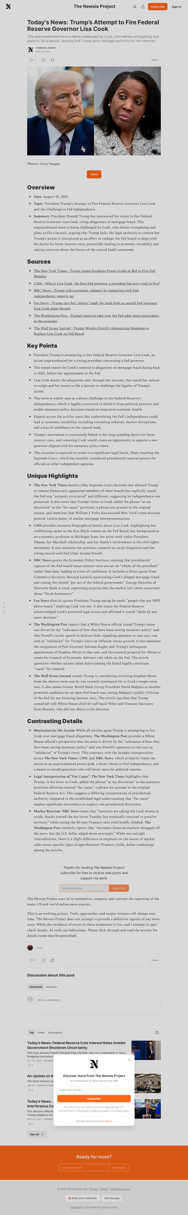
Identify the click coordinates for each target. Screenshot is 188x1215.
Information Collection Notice (93, 1110)
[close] (129, 1060)
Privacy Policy (121, 1110)
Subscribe (94, 1098)
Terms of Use (112, 1107)
